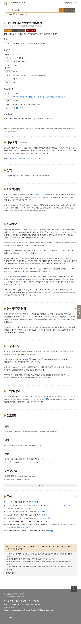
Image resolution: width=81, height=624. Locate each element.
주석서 (38, 158)
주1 (32, 232)
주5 (12, 295)
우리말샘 (35, 502)
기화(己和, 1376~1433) (41, 195)
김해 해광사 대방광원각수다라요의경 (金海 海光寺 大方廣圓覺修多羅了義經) (38, 97)
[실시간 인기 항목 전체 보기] (14, 14)
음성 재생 (23, 142)
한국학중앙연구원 (14, 595)
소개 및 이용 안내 (71, 3)
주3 (28, 263)
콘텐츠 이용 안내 (11, 573)
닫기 (75, 142)
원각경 (30, 158)
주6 (29, 359)
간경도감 (13, 158)
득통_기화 (22, 158)
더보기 (40, 485)
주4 (36, 292)
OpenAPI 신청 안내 (35, 601)
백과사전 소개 (8, 601)
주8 (37, 377)
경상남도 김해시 (18, 108)
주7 (43, 359)
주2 (45, 232)
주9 (47, 399)
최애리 (16, 119)
